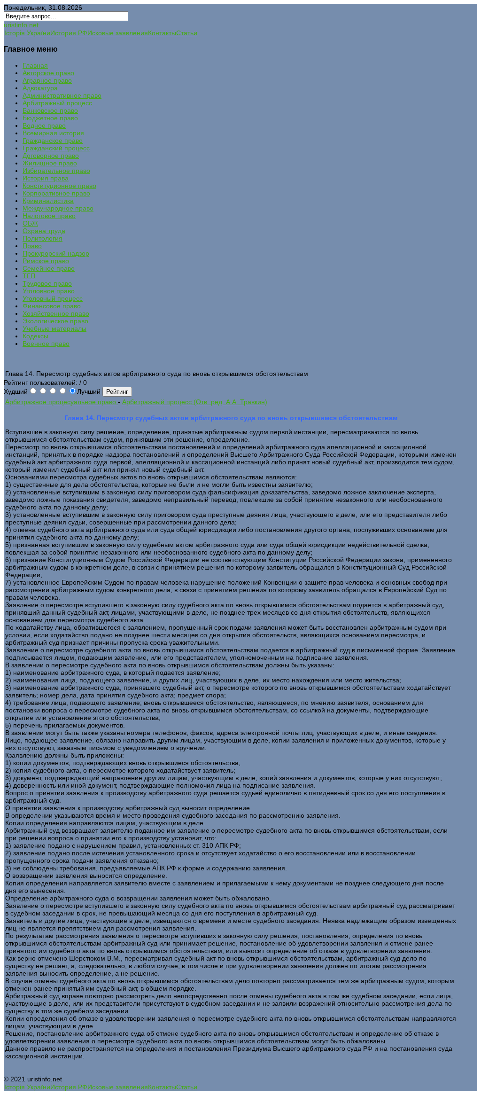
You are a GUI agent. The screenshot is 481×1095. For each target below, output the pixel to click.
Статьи (186, 33)
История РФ (68, 33)
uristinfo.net (21, 25)
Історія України (27, 33)
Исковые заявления (117, 33)
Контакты (162, 33)
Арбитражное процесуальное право (61, 402)
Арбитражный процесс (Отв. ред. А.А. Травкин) (194, 402)
